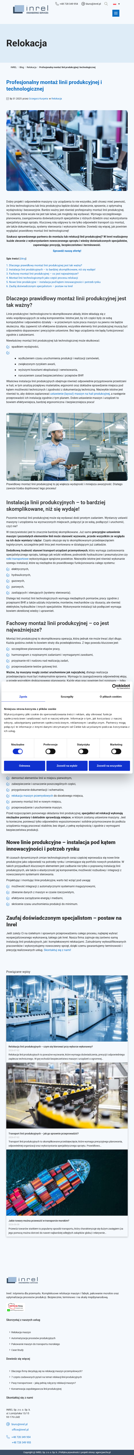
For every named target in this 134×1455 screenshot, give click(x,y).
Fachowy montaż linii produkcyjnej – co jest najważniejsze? (42, 273)
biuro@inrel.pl (20, 1424)
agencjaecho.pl (103, 1452)
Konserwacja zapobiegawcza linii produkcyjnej (36, 1388)
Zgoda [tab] (23, 696)
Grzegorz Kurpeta (38, 98)
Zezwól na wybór (67, 765)
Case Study (18, 1350)
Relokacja (31, 67)
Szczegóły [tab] (67, 696)
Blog (22, 67)
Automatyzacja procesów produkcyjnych (33, 1338)
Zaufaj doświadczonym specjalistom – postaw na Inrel (39, 286)
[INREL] (31, 9)
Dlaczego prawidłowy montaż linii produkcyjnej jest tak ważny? (44, 265)
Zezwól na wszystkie (109, 765)
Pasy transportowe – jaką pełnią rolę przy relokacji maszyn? (44, 1383)
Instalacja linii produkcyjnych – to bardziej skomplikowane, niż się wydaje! (50, 269)
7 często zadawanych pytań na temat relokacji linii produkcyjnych (47, 1377)
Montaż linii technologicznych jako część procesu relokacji (42, 277)
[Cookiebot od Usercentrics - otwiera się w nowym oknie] (114, 686)
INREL (14, 67)
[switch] (50, 751)
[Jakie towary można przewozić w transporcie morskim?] (67, 1182)
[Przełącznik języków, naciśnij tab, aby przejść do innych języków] (116, 4)
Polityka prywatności (69, 1452)
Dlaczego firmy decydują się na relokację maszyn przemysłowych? (47, 1371)
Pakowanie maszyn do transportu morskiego (36, 1344)
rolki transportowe (17, 558)
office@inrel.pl (20, 1429)
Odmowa (24, 765)
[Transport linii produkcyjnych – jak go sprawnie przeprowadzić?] (67, 1095)
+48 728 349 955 (21, 1442)
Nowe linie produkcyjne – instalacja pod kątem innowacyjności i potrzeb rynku (53, 282)
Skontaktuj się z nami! (57, 950)
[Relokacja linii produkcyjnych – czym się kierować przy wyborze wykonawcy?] (67, 1008)
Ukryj (23, 258)
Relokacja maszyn (21, 1332)
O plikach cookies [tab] (111, 696)
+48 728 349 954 (21, 1437)
